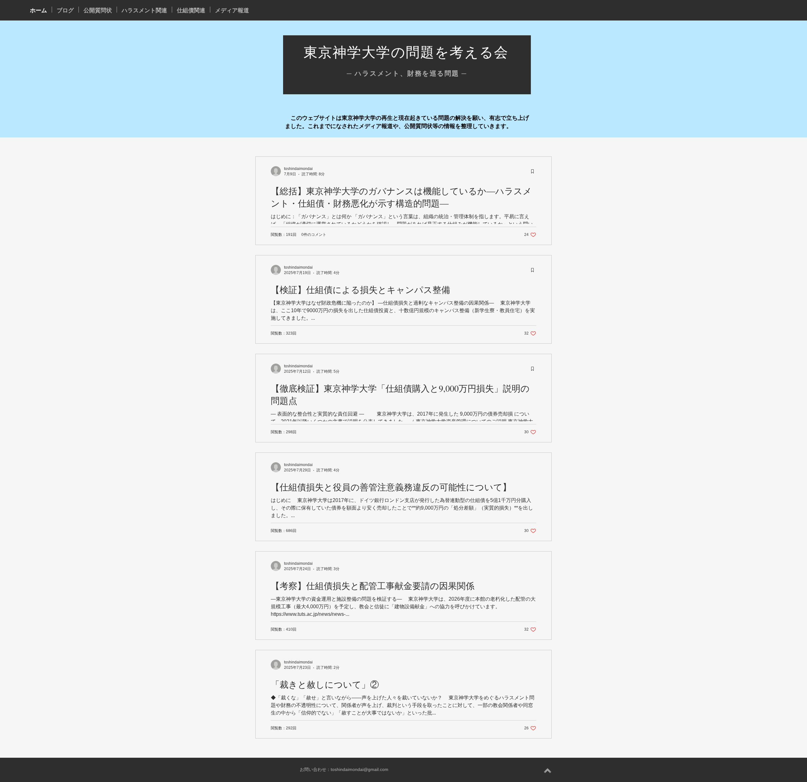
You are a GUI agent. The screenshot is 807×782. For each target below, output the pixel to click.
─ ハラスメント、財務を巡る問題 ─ (407, 73)
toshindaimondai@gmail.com (359, 769)
